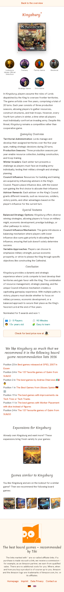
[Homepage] (32, 533)
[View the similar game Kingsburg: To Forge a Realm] (32, 455)
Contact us (51, 581)
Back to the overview (32, 3)
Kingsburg (32, 14)
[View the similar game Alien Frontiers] (21, 503)
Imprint (24, 581)
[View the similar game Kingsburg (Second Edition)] (9, 503)
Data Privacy (37, 581)
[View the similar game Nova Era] (55, 503)
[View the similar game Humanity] (31, 503)
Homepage (13, 581)
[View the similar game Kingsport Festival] (44, 503)
